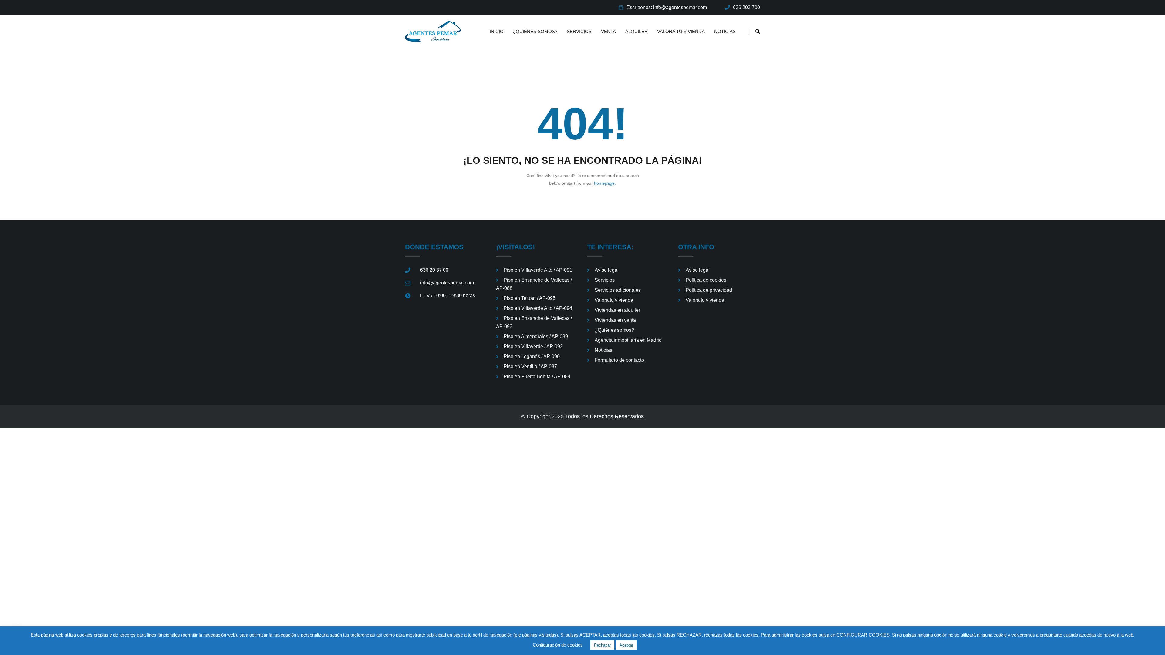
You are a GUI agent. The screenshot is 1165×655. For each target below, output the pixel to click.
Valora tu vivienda (681, 31)
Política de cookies (706, 280)
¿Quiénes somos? (535, 31)
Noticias (725, 31)
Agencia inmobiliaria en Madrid (628, 340)
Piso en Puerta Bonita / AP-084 (537, 376)
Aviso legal (607, 270)
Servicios (579, 31)
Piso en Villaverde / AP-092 (533, 346)
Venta (608, 31)
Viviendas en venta (615, 320)
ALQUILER (636, 31)
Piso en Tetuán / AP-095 (529, 298)
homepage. (605, 183)
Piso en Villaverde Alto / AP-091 (538, 270)
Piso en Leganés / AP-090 (532, 356)
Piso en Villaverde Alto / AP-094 (538, 308)
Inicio (497, 31)
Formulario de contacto (619, 360)
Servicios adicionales (618, 290)
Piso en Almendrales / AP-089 (536, 336)
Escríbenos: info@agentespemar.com (666, 7)
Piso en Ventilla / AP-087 (530, 366)
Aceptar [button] (626, 645)
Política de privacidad (709, 290)
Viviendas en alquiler (617, 310)
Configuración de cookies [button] (558, 644)
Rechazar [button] (602, 645)
